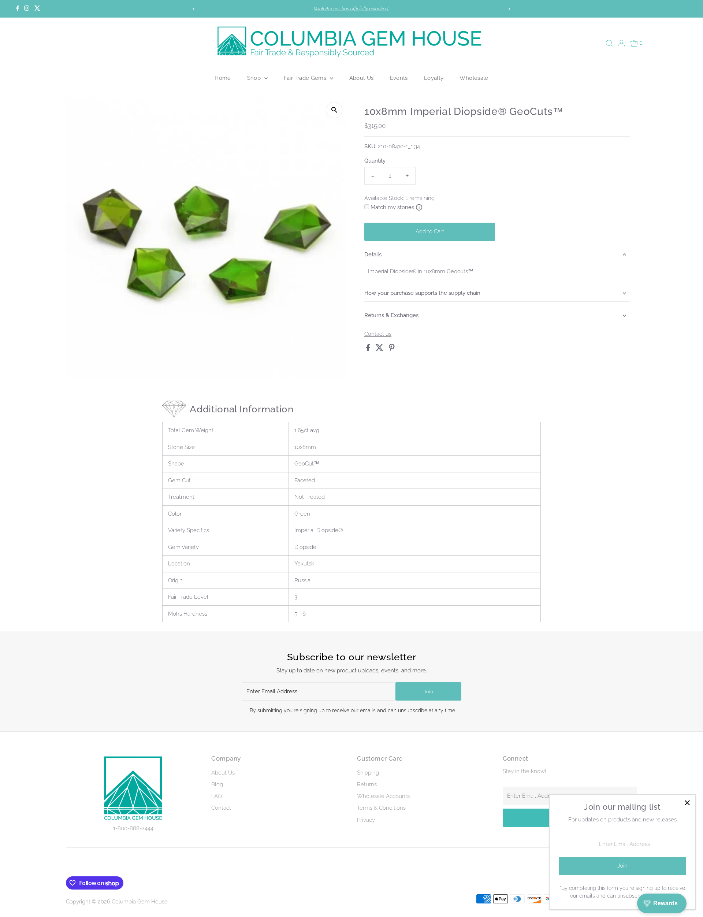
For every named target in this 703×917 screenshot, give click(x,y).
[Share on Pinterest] (392, 349)
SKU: (370, 146)
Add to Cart (430, 231)
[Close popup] (687, 803)
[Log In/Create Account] (621, 43)
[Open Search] (609, 43)
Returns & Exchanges (391, 315)
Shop (255, 78)
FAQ (216, 796)
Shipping (368, 772)
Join (428, 691)
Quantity (375, 160)
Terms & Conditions (381, 808)
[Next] (509, 9)
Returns (367, 784)
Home (223, 78)
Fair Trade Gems (306, 78)
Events (399, 78)
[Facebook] (17, 9)
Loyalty (434, 78)
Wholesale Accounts (383, 796)
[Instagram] (26, 9)
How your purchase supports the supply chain (422, 293)
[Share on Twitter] (380, 349)
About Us (361, 78)
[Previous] (194, 9)
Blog (217, 784)
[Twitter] (37, 9)
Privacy (366, 820)
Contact (221, 808)
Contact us (377, 334)
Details (373, 254)
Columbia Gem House (140, 901)
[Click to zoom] (334, 110)
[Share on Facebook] (369, 349)
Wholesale (474, 78)
